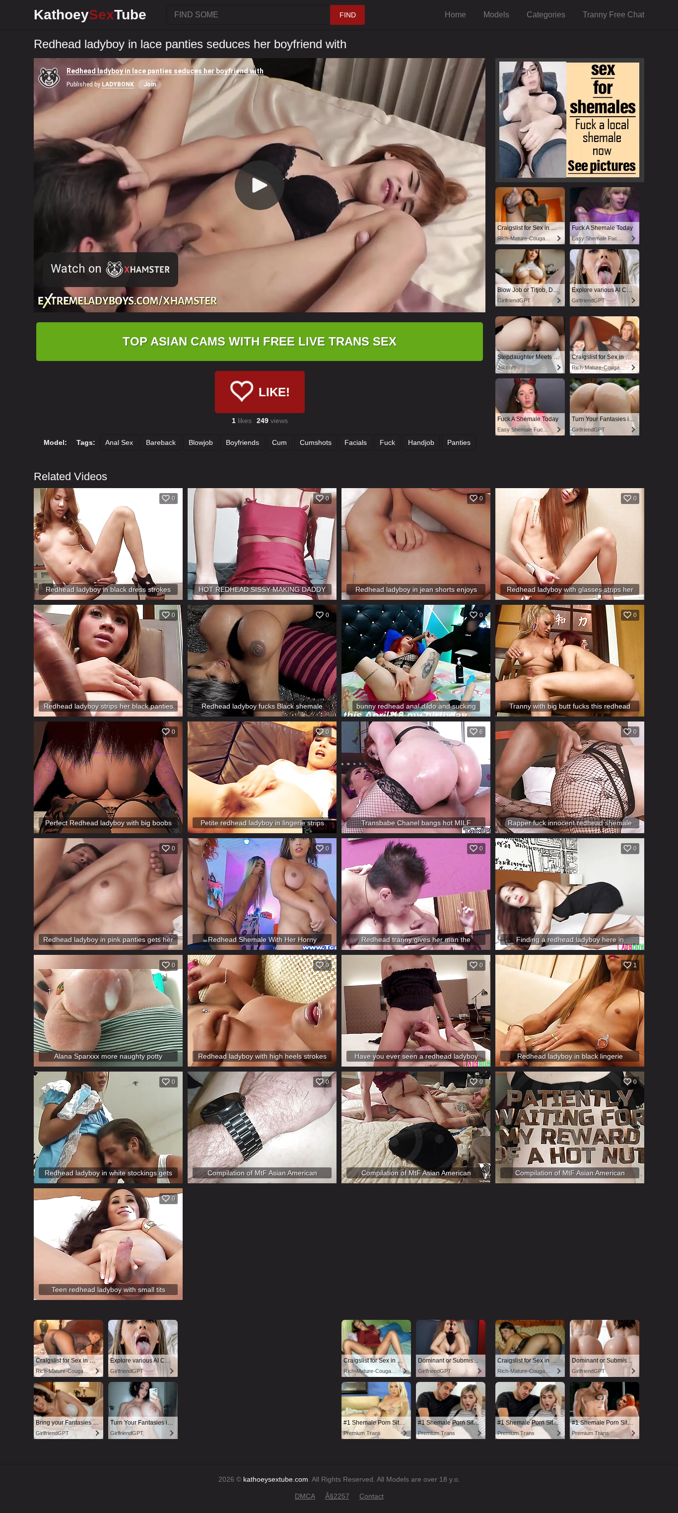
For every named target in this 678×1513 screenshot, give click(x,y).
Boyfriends (242, 442)
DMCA (305, 1496)
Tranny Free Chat (613, 14)
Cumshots (316, 442)
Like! (274, 392)
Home (455, 14)
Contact (371, 1496)
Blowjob (201, 442)
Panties (459, 442)
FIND (347, 15)
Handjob (421, 442)
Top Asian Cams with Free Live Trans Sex (260, 341)
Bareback (161, 442)
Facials (355, 442)
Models (496, 14)
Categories (546, 14)
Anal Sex (119, 442)
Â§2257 (337, 1496)
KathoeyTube (90, 14)
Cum (279, 442)
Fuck (387, 442)
